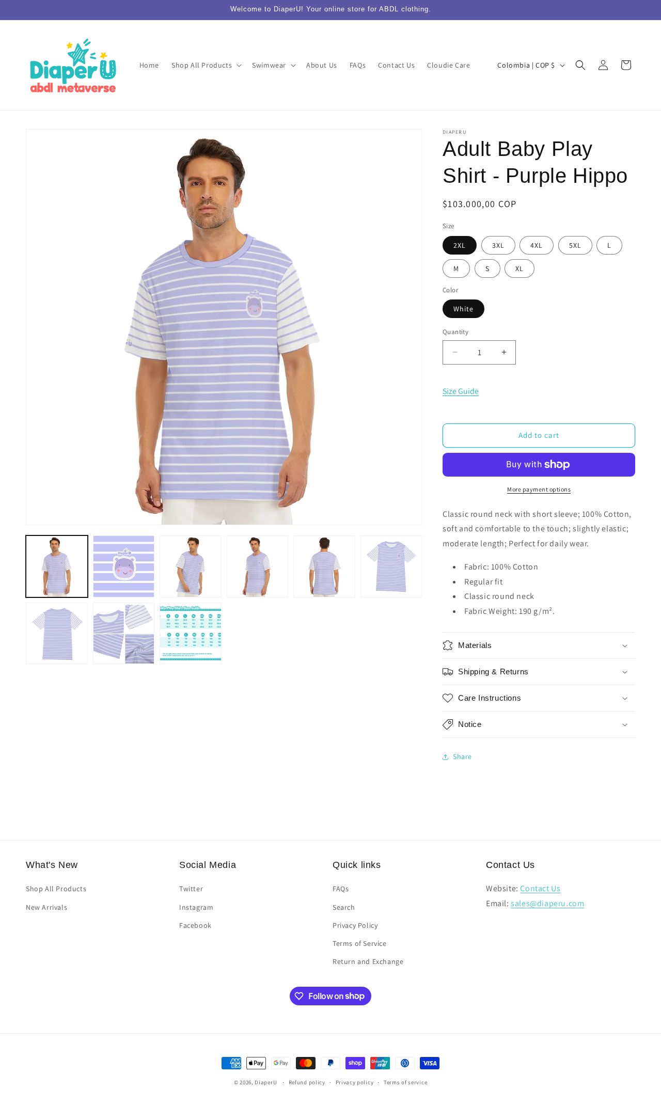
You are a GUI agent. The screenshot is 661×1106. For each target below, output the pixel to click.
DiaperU (266, 1082)
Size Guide (461, 391)
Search (344, 907)
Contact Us (540, 888)
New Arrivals (46, 907)
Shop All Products (56, 889)
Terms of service (405, 1081)
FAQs (341, 889)
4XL (536, 245)
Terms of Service (360, 943)
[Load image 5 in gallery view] (324, 566)
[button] (205, 65)
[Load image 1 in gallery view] (57, 566)
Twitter (191, 889)
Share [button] (462, 756)
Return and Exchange (368, 961)
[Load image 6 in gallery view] (391, 566)
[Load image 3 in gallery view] (191, 566)
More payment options (539, 489)
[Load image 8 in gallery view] (124, 634)
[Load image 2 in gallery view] (124, 566)
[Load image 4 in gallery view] (258, 566)
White (463, 308)
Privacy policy (355, 1081)
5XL (575, 245)
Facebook (195, 925)
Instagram (196, 907)
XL (519, 268)
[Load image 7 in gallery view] (57, 634)
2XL (459, 245)
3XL (498, 245)
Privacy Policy (355, 925)
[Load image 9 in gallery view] (191, 634)
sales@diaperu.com (547, 903)
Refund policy (307, 1081)
